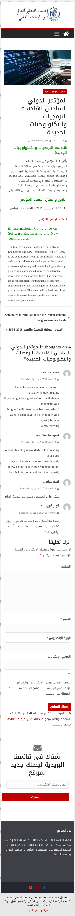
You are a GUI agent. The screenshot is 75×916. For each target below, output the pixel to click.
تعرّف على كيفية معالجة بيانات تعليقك (39, 721)
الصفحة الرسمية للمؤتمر (53, 219)
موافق (44, 910)
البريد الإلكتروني (59, 638)
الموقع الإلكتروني (59, 656)
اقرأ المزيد (32, 910)
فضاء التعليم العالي (38, 141)
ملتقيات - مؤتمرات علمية (55, 91)
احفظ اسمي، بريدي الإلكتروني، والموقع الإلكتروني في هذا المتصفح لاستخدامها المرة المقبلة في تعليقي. (40, 688)
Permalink (26, 379)
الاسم (65, 619)
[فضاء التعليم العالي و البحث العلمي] (66, 33)
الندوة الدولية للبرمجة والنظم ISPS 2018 (36, 330)
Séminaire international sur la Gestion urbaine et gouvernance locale (35, 317)
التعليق (64, 566)
